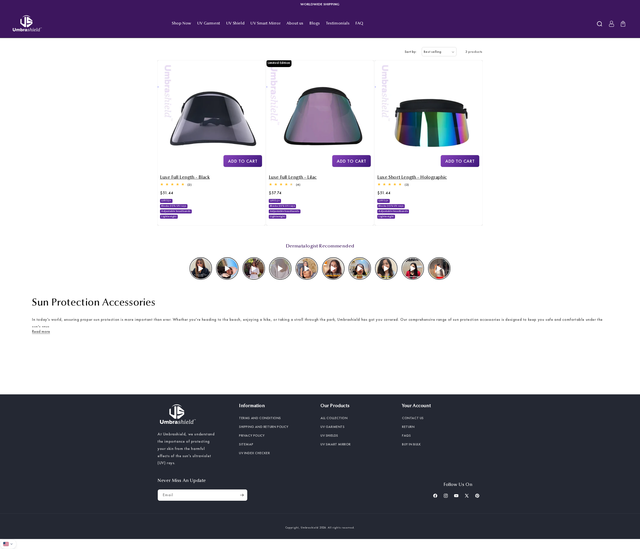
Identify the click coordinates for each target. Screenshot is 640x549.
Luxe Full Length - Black (185, 177)
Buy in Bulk (411, 444)
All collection (334, 418)
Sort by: (411, 51)
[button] (599, 23)
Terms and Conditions (260, 418)
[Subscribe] (241, 495)
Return (408, 426)
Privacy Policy (251, 435)
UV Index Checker (254, 453)
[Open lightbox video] (200, 268)
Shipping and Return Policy (263, 426)
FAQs (406, 435)
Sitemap (246, 444)
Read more (41, 331)
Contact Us (413, 418)
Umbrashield (309, 527)
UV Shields (329, 435)
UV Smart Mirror (335, 444)
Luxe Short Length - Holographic (412, 177)
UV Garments (332, 426)
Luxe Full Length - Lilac (293, 177)
